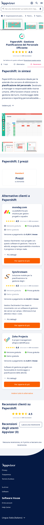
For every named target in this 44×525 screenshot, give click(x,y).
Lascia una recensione (31, 424)
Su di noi (5, 487)
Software (5, 491)
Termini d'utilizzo (8, 479)
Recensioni (37, 64)
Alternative (20, 64)
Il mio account (7, 503)
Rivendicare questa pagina (32, 60)
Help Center (6, 507)
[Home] (2, 16)
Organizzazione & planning (15, 16)
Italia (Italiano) (15, 517)
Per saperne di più (22, 261)
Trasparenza (6, 474)
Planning (30, 16)
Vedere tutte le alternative (22, 393)
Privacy (4, 470)
